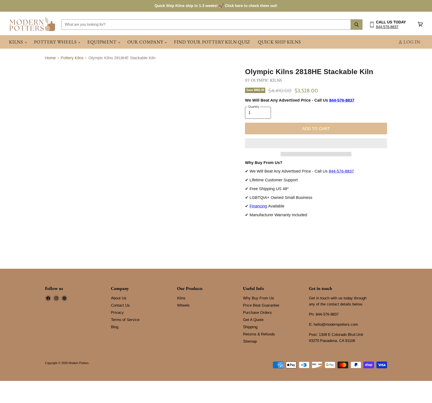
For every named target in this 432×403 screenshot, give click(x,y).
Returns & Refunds (259, 334)
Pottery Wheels (56, 42)
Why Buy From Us (258, 298)
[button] (316, 143)
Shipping (250, 327)
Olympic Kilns (266, 80)
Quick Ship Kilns (279, 42)
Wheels (183, 305)
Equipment (102, 42)
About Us (118, 298)
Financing (258, 206)
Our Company (145, 42)
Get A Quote (253, 320)
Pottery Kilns (72, 58)
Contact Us (120, 305)
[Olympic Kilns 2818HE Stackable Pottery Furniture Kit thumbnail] (72, 81)
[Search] (356, 24)
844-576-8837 (387, 27)
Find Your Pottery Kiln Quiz (212, 42)
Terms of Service (125, 320)
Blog (114, 327)
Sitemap (250, 341)
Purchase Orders (257, 312)
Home (50, 58)
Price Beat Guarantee (261, 305)
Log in (411, 42)
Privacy (117, 312)
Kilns (16, 42)
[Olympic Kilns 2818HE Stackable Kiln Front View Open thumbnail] (53, 81)
